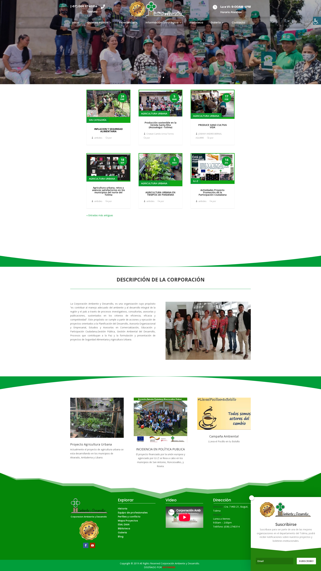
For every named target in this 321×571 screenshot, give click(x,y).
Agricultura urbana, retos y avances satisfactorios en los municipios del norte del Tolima (108, 191)
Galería (216, 22)
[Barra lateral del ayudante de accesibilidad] (317, 21)
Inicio (75, 22)
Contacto (238, 22)
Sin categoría (97, 119)
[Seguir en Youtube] (92, 545)
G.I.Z (195, 181)
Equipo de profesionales (133, 512)
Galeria (122, 532)
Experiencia (126, 22)
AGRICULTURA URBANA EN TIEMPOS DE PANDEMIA (160, 193)
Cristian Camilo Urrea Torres (160, 133)
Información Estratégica (161, 22)
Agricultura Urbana (102, 178)
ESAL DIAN (123, 524)
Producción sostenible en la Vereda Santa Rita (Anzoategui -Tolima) (160, 125)
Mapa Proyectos (128, 520)
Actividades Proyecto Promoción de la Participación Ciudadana (213, 192)
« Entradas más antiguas (99, 215)
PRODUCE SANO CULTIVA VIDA (212, 126)
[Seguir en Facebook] (85, 545)
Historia (122, 508)
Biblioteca (196, 22)
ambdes (98, 137)
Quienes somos (97, 22)
